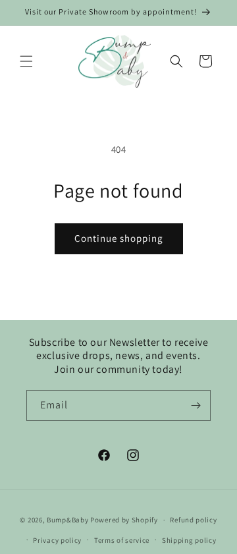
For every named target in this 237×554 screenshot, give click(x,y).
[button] (26, 61)
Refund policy (193, 519)
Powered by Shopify (124, 519)
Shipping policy (189, 540)
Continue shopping (118, 238)
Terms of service (121, 540)
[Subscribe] (195, 405)
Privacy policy (57, 540)
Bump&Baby (67, 519)
